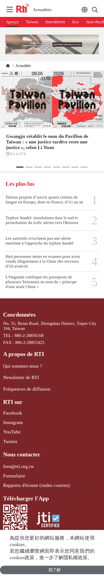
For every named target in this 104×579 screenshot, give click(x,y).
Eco (75, 22)
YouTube (12, 431)
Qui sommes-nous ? (22, 366)
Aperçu (12, 22)
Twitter (10, 441)
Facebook (12, 413)
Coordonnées (19, 315)
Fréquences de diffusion (26, 389)
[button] (19, 167)
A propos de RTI (23, 354)
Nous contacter (21, 454)
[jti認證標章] (48, 521)
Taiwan (32, 22)
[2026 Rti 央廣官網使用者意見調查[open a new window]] (52, 45)
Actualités (23, 66)
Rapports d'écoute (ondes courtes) (36, 485)
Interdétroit (55, 22)
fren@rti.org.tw (18, 466)
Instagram (13, 422)
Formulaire (14, 475)
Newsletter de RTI (21, 377)
